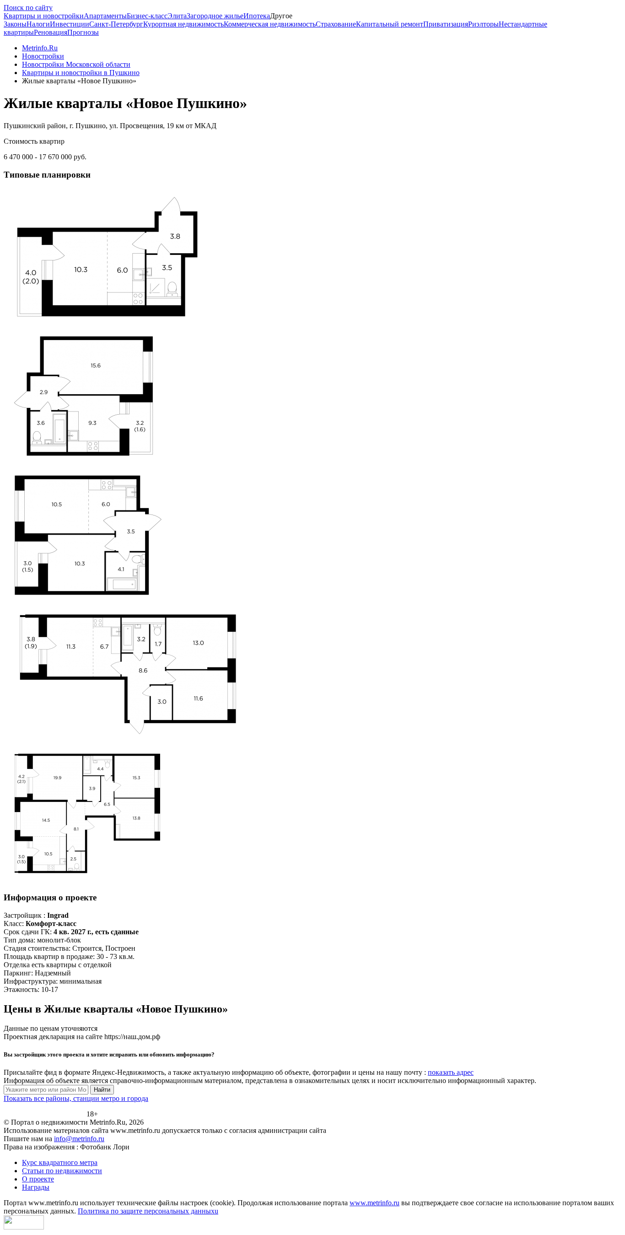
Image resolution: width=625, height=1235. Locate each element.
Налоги (38, 24)
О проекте (38, 1179)
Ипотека (256, 16)
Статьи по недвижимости (62, 1171)
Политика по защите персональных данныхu (148, 1211)
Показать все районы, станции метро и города (76, 1098)
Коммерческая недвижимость (270, 24)
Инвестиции (69, 24)
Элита (177, 16)
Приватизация (445, 24)
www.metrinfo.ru (374, 1203)
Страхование (336, 24)
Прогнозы (83, 32)
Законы (15, 24)
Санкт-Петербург (116, 24)
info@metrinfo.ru (79, 1139)
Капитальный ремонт (389, 24)
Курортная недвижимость (183, 24)
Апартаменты (105, 16)
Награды (35, 1187)
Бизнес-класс (147, 16)
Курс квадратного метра (59, 1162)
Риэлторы (483, 24)
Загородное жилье (215, 16)
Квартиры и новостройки (44, 16)
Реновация (50, 32)
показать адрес (451, 1072)
